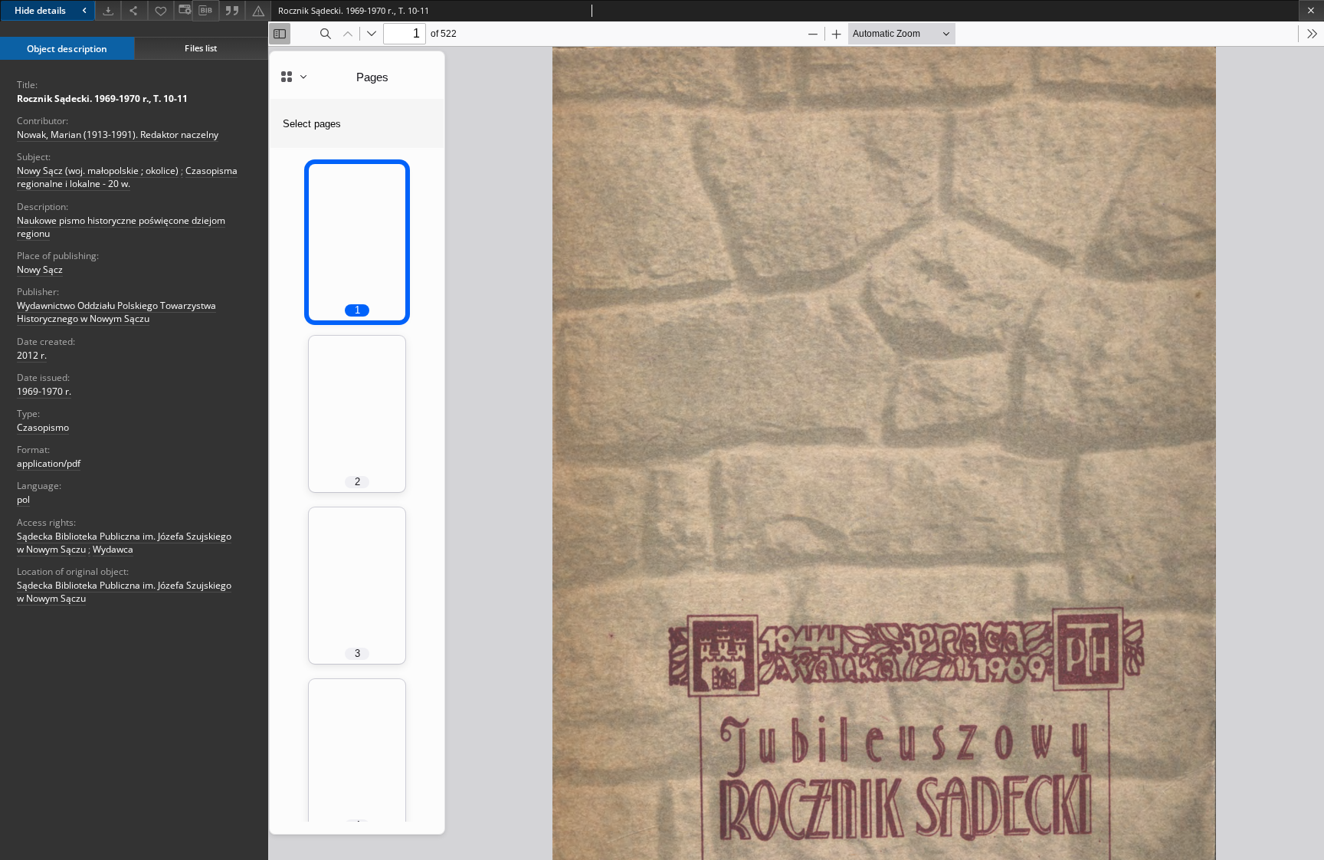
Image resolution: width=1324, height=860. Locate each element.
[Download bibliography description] (205, 10)
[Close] (1311, 10)
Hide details (40, 10)
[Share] (134, 10)
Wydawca (113, 549)
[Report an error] (258, 10)
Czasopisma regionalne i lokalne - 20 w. (127, 177)
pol (23, 499)
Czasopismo (43, 427)
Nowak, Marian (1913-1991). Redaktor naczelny (117, 134)
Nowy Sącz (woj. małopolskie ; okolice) (98, 170)
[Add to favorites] (161, 10)
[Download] (108, 10)
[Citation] (232, 10)
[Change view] (183, 10)
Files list (201, 48)
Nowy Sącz (40, 269)
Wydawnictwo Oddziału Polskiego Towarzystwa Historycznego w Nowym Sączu (116, 312)
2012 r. (32, 355)
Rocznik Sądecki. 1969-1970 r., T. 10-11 (102, 98)
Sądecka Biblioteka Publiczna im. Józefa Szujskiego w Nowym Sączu (124, 592)
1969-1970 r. (44, 391)
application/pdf (48, 463)
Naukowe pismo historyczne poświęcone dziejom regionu (121, 227)
